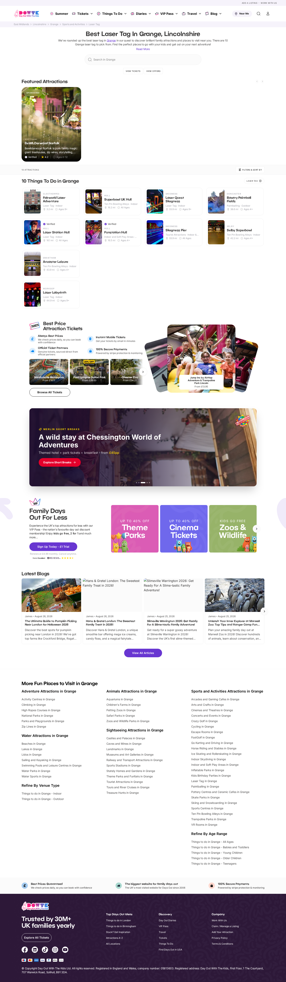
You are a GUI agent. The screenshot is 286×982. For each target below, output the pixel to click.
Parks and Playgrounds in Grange (43, 721)
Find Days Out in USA (170, 949)
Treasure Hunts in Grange (122, 792)
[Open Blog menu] (221, 13)
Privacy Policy (220, 937)
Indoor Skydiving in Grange (208, 759)
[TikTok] (45, 950)
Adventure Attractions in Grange (49, 691)
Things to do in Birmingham (121, 926)
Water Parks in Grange (36, 771)
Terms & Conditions (222, 943)
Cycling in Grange (202, 726)
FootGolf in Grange (203, 737)
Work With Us (269, 3)
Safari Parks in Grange (120, 715)
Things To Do (112, 14)
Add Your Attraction (222, 932)
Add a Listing (249, 3)
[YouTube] (65, 950)
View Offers (153, 71)
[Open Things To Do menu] (126, 13)
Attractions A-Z (114, 937)
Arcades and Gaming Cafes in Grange (215, 699)
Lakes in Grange (32, 749)
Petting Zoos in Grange (121, 710)
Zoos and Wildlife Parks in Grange (127, 721)
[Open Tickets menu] (92, 13)
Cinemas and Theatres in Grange (212, 710)
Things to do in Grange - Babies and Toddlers (220, 847)
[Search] (258, 13)
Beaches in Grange (34, 743)
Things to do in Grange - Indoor (41, 793)
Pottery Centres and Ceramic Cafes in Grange (220, 792)
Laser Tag (94, 24)
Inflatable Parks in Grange (207, 770)
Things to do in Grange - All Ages (212, 841)
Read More (143, 49)
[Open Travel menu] (200, 13)
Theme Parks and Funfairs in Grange (129, 776)
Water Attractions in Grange (45, 736)
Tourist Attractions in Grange (124, 781)
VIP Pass (167, 14)
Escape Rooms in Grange (207, 732)
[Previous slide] (257, 81)
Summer (61, 14)
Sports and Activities (73, 24)
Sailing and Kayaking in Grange (41, 760)
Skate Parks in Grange (205, 797)
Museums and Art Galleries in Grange (130, 754)
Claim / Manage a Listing (225, 926)
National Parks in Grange (37, 715)
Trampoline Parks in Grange (208, 819)
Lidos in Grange (31, 754)
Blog (214, 14)
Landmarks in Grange (120, 749)
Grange (54, 24)
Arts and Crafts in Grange (207, 704)
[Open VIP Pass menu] (177, 13)
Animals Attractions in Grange (131, 691)
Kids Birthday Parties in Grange (211, 775)
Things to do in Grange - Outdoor (43, 799)
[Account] (268, 13)
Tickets (83, 14)
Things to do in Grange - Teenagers (213, 863)
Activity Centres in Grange (38, 699)
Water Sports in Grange (36, 776)
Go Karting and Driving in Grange (212, 742)
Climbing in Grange (34, 704)
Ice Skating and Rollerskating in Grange (216, 753)
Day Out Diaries (167, 920)
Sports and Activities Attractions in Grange (227, 691)
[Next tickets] (143, 372)
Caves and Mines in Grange (123, 743)
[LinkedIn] (35, 950)
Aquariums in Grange (119, 699)
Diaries (141, 14)
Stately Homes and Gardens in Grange (130, 771)
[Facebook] (25, 950)
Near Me (244, 13)
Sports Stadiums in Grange (123, 765)
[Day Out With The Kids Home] (26, 13)
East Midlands (21, 24)
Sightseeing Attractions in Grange (134, 730)
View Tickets (133, 71)
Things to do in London (118, 920)
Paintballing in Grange (205, 786)
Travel (192, 14)
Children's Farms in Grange (123, 704)
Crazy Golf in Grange (204, 721)
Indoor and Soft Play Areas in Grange (215, 764)
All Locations (113, 943)
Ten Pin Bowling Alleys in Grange (212, 813)
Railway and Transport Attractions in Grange (134, 760)
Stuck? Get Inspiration (118, 932)
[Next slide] (262, 81)
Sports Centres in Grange (207, 808)
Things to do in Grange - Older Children (216, 858)
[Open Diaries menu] (150, 13)
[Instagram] (55, 950)
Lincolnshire (39, 24)
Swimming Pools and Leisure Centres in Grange (52, 765)
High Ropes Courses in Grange (41, 710)
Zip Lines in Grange (34, 726)
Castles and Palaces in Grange (125, 738)
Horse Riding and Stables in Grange (213, 748)
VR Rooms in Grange (204, 824)
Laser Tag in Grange (204, 781)
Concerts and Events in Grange (211, 715)
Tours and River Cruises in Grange (127, 787)
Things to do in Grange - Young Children (216, 852)
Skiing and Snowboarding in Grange (214, 802)
